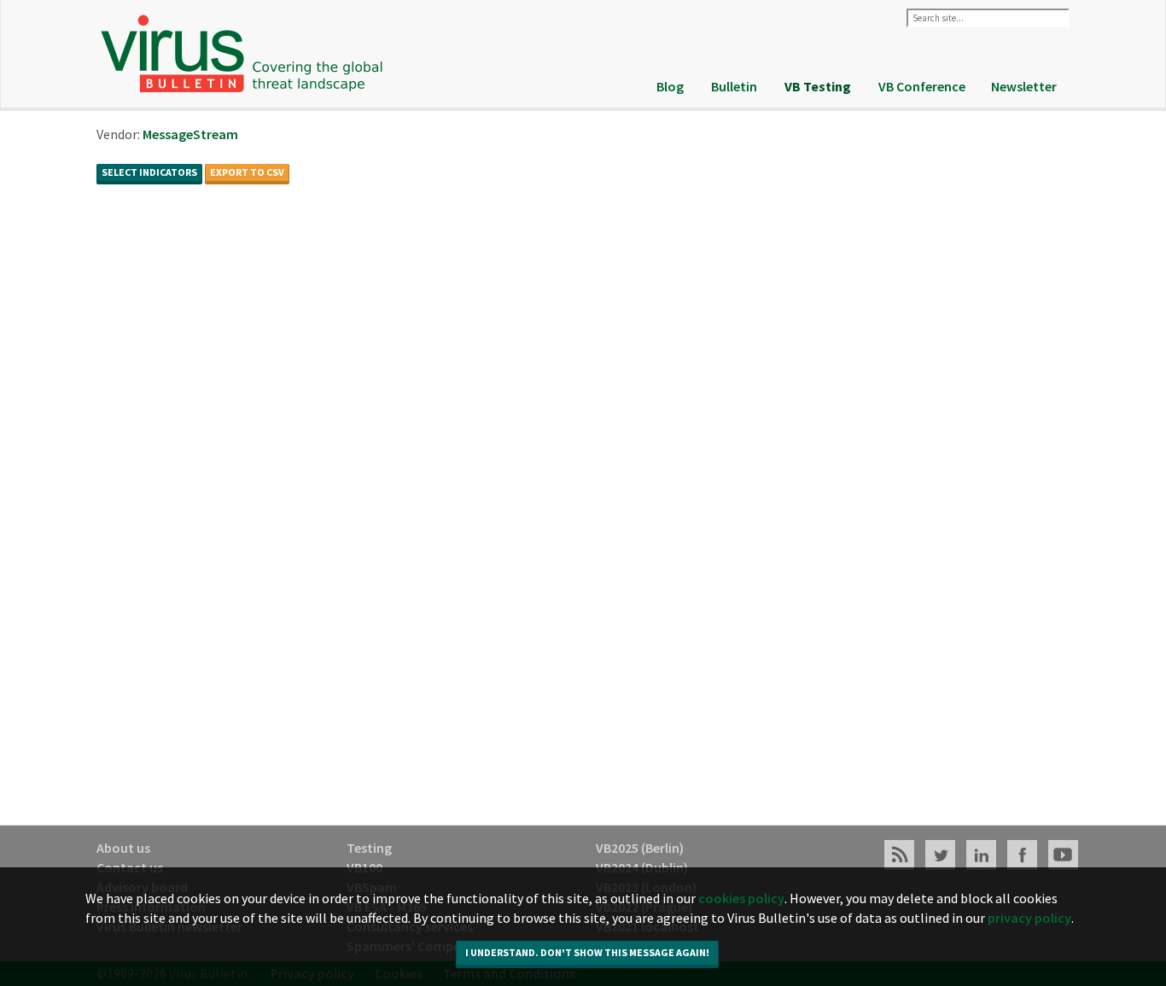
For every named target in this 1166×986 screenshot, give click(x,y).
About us (123, 847)
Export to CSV (247, 172)
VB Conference (921, 86)
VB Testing (817, 86)
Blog (670, 86)
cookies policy (741, 898)
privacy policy (1029, 917)
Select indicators (149, 172)
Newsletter (1024, 86)
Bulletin (734, 86)
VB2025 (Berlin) (640, 847)
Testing (369, 847)
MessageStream (190, 134)
